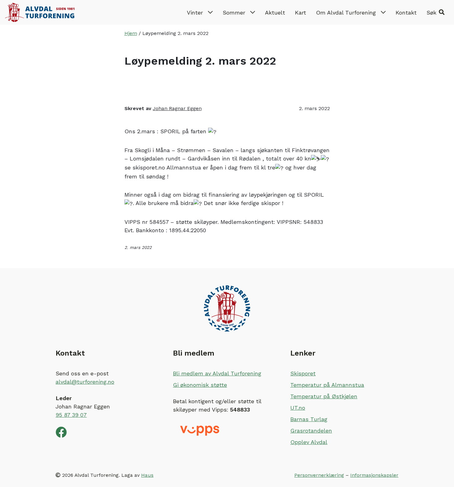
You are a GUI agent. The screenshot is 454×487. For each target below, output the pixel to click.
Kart (300, 12)
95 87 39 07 (71, 415)
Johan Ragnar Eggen (177, 108)
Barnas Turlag (308, 419)
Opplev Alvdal (308, 442)
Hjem (130, 33)
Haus (147, 475)
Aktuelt (275, 12)
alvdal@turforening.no (85, 381)
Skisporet (303, 373)
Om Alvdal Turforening (346, 12)
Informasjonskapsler (374, 475)
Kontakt (406, 12)
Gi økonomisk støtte (200, 385)
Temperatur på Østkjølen (323, 396)
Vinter (195, 12)
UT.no (297, 407)
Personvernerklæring (319, 475)
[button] (435, 12)
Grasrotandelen (311, 430)
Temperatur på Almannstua (327, 385)
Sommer (234, 12)
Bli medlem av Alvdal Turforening (217, 373)
